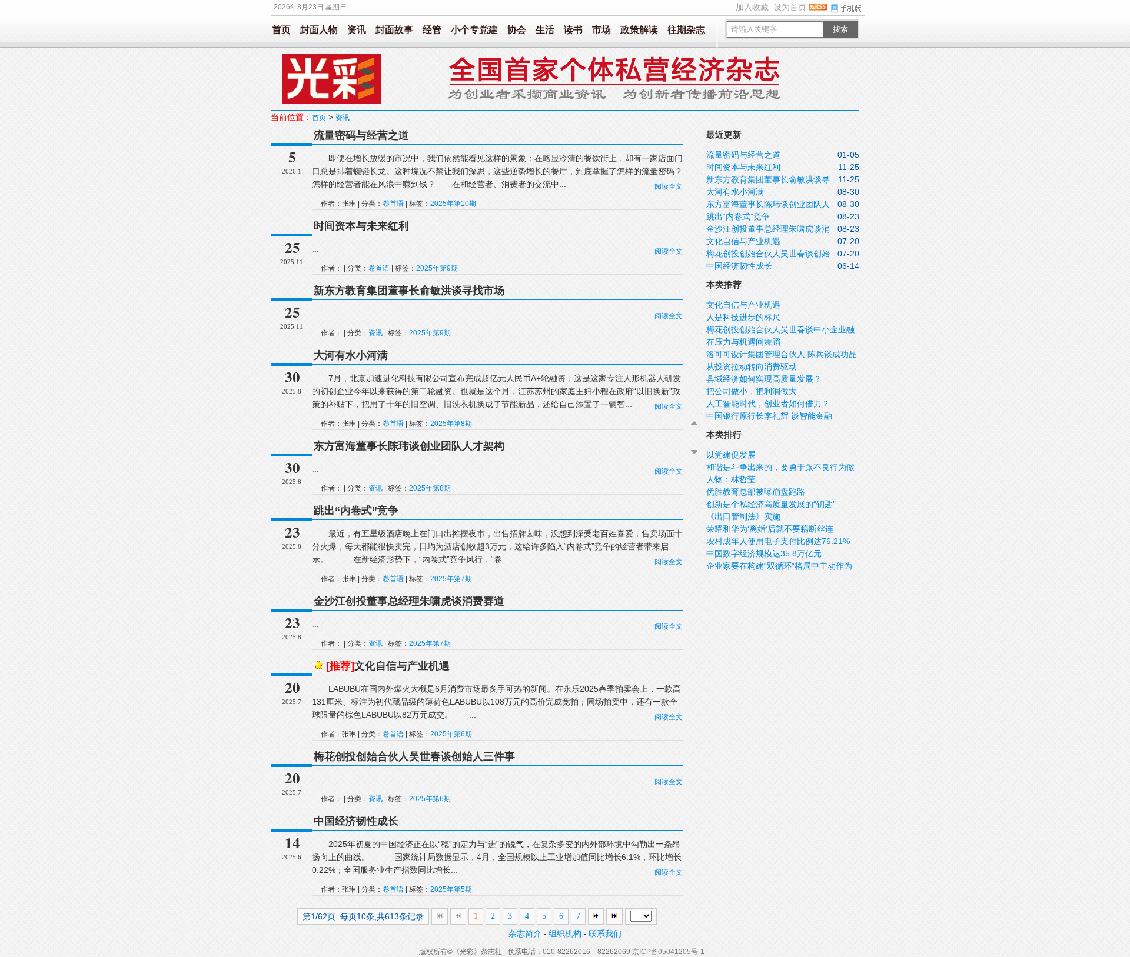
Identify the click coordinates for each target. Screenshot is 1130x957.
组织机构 (565, 933)
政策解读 (639, 30)
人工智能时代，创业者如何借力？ (768, 403)
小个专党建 (474, 30)
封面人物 (319, 30)
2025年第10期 (453, 203)
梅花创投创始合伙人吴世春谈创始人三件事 (414, 756)
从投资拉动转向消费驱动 (751, 366)
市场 (601, 30)
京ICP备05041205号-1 (668, 952)
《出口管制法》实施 (743, 516)
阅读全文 (668, 186)
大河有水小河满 (351, 355)
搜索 (840, 29)
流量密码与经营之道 (361, 135)
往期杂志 (686, 30)
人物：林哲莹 (731, 479)
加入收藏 (752, 7)
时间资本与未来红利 (361, 226)
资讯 (356, 30)
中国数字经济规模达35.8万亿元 (764, 553)
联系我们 (605, 933)
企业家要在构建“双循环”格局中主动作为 (779, 566)
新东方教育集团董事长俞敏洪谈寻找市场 (409, 290)
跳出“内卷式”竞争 (356, 510)
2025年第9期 (437, 268)
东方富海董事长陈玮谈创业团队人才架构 (409, 446)
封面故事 (394, 30)
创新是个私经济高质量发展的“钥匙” (771, 504)
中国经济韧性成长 (356, 821)
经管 (432, 30)
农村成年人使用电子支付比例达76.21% (778, 541)
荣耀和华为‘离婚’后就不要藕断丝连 (769, 528)
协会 (516, 30)
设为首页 (789, 7)
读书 (573, 30)
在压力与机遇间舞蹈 (743, 341)
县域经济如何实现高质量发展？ (764, 379)
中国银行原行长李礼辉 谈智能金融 (769, 416)
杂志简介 (524, 933)
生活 (545, 30)
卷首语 (393, 203)
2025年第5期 (451, 889)
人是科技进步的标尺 (743, 317)
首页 (281, 30)
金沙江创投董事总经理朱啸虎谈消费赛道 (409, 601)
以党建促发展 (731, 454)
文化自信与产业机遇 (388, 666)
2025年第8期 (451, 423)
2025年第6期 (451, 734)
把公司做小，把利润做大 (751, 391)
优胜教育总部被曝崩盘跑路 (755, 491)
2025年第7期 (451, 579)
